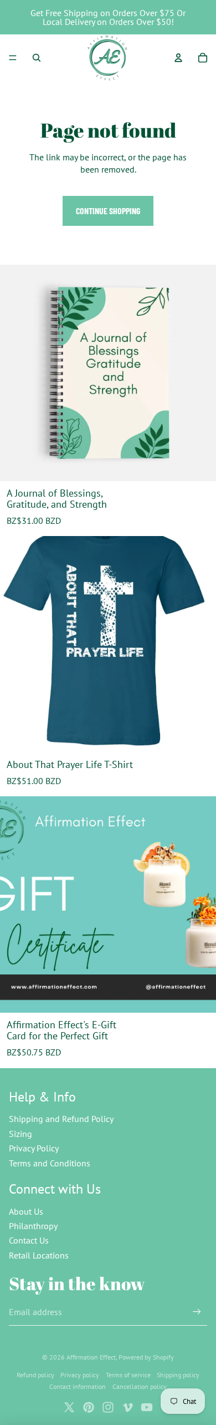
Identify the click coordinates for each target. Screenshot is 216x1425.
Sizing (20, 1133)
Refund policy (35, 1375)
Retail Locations (39, 1255)
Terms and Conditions (49, 1163)
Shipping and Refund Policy (61, 1118)
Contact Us (29, 1240)
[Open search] (36, 58)
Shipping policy (178, 1375)
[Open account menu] (178, 58)
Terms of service (128, 1375)
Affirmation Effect (91, 1357)
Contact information (77, 1386)
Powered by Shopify (146, 1357)
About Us (26, 1211)
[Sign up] (197, 1312)
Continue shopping (108, 210)
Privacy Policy (34, 1148)
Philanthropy (33, 1225)
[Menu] (12, 57)
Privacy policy (79, 1375)
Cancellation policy (139, 1386)
